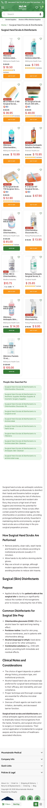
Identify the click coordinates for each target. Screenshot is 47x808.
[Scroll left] (2, 19)
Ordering (26, 786)
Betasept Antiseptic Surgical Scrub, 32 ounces (33, 276)
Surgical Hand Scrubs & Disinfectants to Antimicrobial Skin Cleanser (20, 442)
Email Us (14, 783)
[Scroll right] (42, 19)
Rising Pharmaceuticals (33, 236)
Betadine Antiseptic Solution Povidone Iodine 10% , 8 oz (33, 147)
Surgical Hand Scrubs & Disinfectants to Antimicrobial (20, 420)
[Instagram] (30, 798)
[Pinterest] (37, 798)
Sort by (16, 804)
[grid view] (35, 804)
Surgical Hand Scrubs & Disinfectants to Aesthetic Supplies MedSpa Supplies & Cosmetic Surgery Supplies (20, 396)
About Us (5, 783)
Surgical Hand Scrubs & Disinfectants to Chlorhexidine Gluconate (20, 388)
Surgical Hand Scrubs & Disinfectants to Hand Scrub (20, 427)
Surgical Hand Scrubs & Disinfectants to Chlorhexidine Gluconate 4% (20, 405)
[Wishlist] (37, 8)
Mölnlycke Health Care (11, 61)
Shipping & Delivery (28, 783)
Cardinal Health (30, 279)
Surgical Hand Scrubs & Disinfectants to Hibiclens (20, 434)
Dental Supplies (8, 19)
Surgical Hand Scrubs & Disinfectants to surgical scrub (20, 412)
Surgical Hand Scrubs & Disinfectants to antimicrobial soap (20, 457)
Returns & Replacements (10, 786)
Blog (34, 786)
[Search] (4, 14)
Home (4, 25)
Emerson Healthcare (32, 151)
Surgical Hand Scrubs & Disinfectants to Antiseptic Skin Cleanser (20, 449)
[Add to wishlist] (19, 39)
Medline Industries (9, 279)
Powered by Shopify (9, 792)
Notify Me (11, 248)
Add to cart (11, 76)
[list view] (40, 804)
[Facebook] (23, 798)
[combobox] (25, 14)
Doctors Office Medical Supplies (27, 19)
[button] (40, 14)
